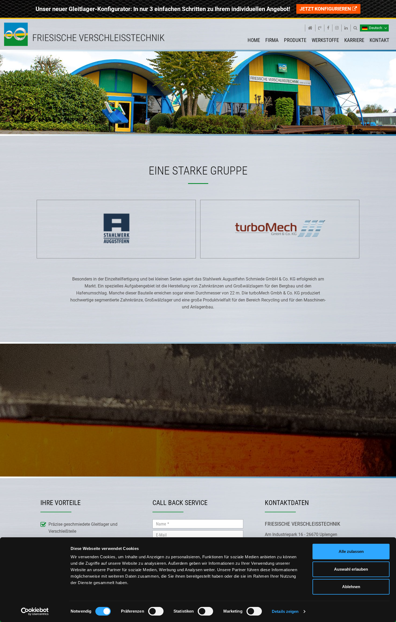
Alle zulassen (351, 551)
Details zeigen (285, 611)
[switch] (156, 612)
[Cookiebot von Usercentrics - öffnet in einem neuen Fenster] (34, 611)
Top (24, 12)
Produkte (295, 40)
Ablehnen (351, 586)
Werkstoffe (325, 40)
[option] (116, 231)
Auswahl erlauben (351, 569)
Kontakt (379, 40)
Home (254, 40)
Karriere (354, 40)
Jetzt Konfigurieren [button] (326, 9)
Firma (272, 40)
